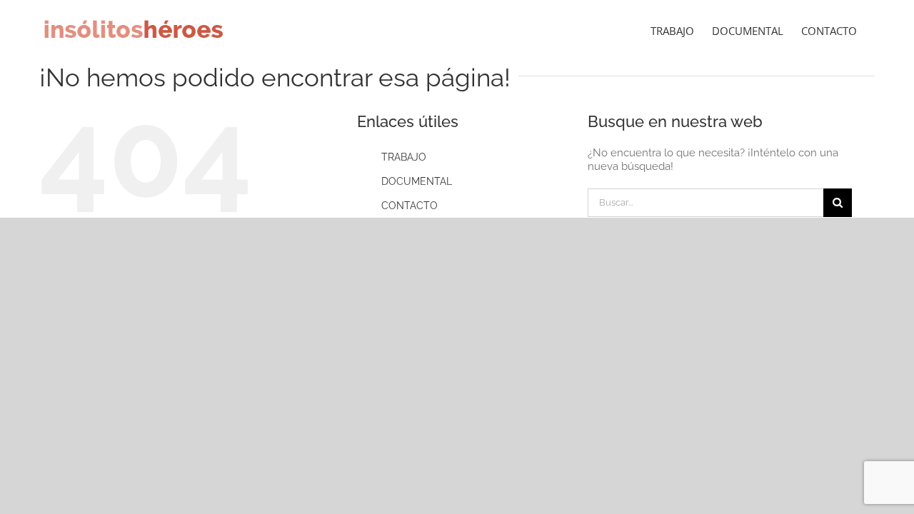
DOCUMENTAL (416, 181)
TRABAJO (403, 157)
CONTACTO (409, 205)
